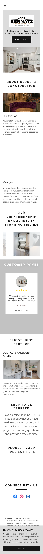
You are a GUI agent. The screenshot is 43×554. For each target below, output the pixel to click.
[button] (5, 5)
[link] (21, 21)
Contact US (21, 40)
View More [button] (21, 305)
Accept (21, 549)
